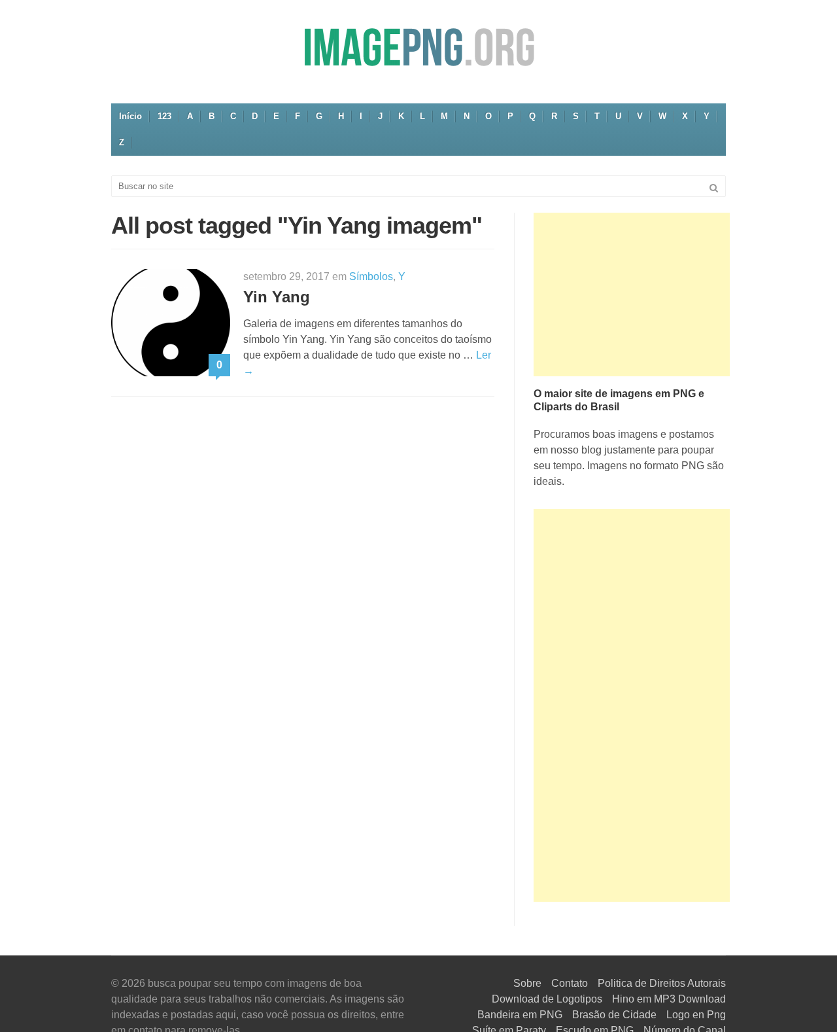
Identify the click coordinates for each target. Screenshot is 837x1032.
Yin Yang (276, 297)
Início (130, 116)
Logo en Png (696, 1014)
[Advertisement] (632, 294)
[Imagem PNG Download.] (418, 47)
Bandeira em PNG (519, 1014)
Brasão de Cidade (614, 1014)
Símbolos (371, 276)
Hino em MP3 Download (669, 999)
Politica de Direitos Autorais (662, 983)
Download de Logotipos (547, 999)
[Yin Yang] (170, 321)
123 (164, 116)
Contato (569, 983)
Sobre (527, 983)
